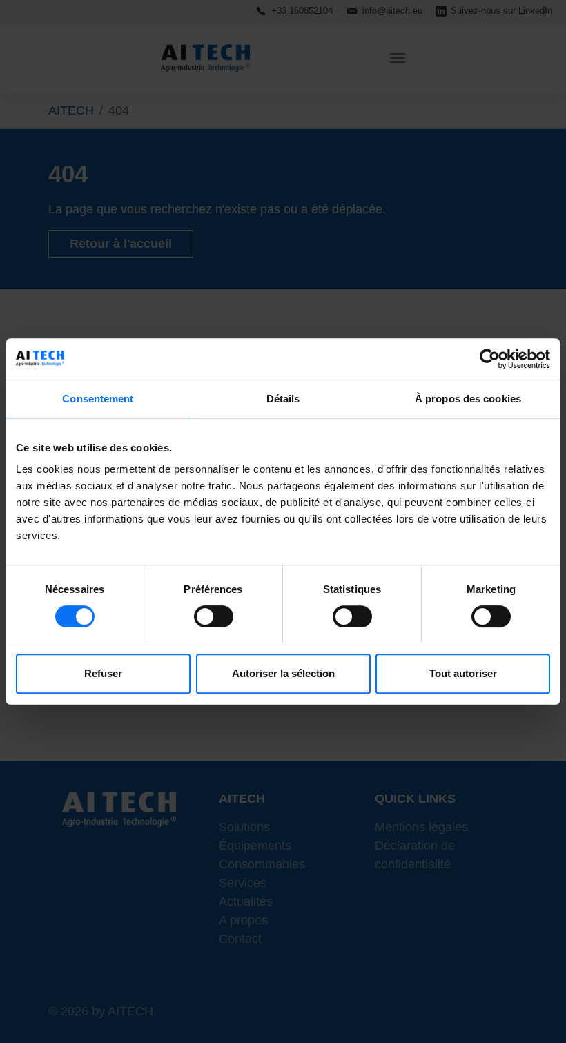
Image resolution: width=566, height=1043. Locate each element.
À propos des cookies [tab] (468, 398)
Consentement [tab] (97, 398)
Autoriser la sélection (283, 673)
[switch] (213, 616)
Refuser (103, 673)
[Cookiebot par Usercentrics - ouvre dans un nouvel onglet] (489, 359)
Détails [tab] (283, 398)
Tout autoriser (463, 673)
